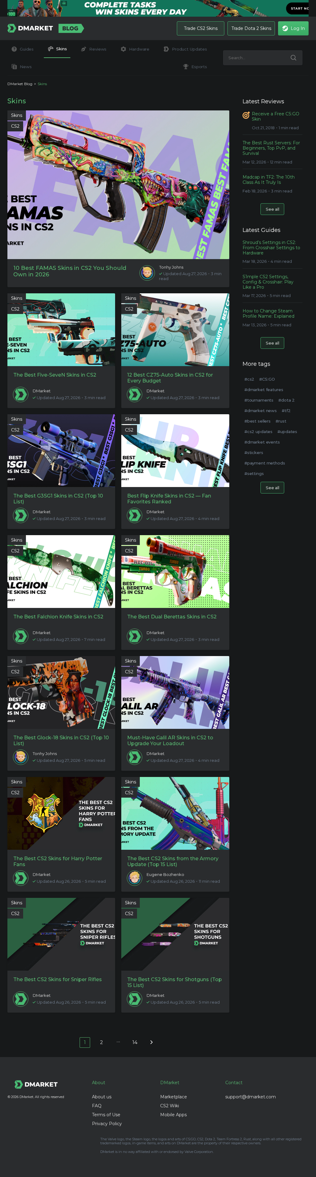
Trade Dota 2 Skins (251, 28)
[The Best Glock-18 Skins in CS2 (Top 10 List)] (61, 692)
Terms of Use (106, 1114)
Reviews (97, 49)
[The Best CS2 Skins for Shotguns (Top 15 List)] (175, 934)
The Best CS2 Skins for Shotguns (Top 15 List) (174, 982)
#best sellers (257, 421)
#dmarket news (260, 410)
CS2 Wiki (169, 1106)
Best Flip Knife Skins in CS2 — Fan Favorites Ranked (169, 499)
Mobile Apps (173, 1114)
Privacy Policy (107, 1123)
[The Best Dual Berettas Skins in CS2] (175, 571)
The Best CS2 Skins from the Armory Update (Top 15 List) (172, 861)
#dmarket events (262, 442)
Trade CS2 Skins (201, 28)
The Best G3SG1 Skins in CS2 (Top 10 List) (58, 499)
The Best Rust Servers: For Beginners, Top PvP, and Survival (271, 148)
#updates (287, 431)
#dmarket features (263, 389)
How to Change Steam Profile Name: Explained (268, 313)
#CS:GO (267, 379)
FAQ (97, 1106)
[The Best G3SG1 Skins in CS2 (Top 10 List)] (61, 450)
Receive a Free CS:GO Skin (275, 116)
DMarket (42, 391)
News (25, 66)
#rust (281, 421)
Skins (61, 48)
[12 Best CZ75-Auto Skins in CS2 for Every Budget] (175, 329)
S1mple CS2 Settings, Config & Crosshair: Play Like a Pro (268, 282)
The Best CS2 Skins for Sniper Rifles (57, 979)
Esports (199, 66)
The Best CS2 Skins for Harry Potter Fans (57, 861)
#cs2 (249, 379)
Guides (27, 49)
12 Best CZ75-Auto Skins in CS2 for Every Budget (170, 378)
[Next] (151, 1042)
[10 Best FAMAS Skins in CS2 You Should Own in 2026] (118, 184)
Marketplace (173, 1097)
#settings (254, 473)
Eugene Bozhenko (165, 874)
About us (101, 1097)
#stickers (253, 452)
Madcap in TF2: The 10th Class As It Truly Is (269, 180)
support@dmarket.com (250, 1097)
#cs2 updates (258, 431)
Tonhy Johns (171, 267)
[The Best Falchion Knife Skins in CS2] (61, 571)
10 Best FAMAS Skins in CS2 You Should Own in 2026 (69, 271)
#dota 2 (286, 400)
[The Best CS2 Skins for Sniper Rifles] (61, 934)
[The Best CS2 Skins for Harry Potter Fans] (61, 813)
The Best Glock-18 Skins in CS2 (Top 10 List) (61, 740)
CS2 (15, 126)
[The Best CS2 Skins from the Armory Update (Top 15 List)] (175, 813)
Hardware (139, 49)
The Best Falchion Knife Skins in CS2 (58, 617)
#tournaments (258, 400)
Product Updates (189, 49)
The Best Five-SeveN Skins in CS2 (54, 375)
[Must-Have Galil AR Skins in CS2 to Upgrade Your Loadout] (175, 692)
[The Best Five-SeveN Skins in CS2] (61, 329)
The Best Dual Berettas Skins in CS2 (172, 617)
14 (134, 1042)
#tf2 (286, 410)
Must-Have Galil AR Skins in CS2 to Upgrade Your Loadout (170, 740)
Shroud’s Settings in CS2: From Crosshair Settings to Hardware (271, 247)
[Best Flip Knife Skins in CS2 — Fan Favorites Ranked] (175, 450)
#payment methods (264, 462)
